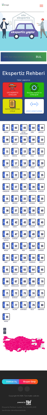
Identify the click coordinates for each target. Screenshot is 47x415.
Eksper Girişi (29, 381)
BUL (39, 56)
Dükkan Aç (11, 381)
